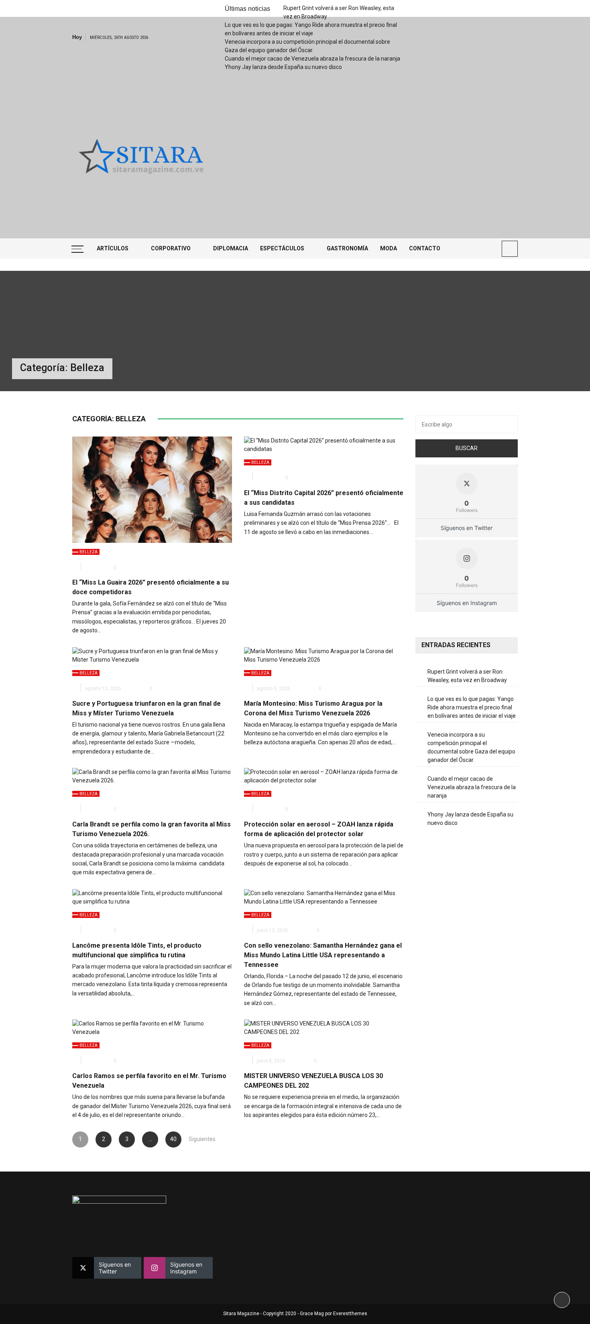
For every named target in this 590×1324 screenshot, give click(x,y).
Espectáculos (282, 248)
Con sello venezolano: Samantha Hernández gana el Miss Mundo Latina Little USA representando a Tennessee (323, 955)
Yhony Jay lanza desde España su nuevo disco (283, 67)
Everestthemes (350, 1313)
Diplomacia (230, 248)
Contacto (424, 248)
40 (173, 1139)
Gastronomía (347, 248)
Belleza (88, 552)
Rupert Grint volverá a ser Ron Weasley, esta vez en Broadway (467, 675)
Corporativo (171, 248)
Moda (388, 248)
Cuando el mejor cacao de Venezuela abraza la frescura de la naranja (312, 58)
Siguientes (197, 1139)
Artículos (112, 248)
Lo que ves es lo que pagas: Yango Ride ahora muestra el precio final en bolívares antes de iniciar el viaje (471, 707)
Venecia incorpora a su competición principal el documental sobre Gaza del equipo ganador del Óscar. (471, 747)
